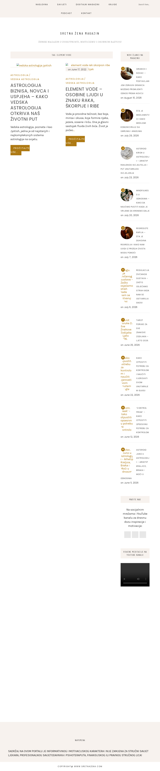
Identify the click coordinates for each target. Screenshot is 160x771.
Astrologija (19, 75)
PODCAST (66, 13)
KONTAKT (86, 13)
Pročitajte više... (20, 150)
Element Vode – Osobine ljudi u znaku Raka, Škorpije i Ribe (84, 97)
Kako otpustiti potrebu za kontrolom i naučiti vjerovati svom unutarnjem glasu (142, 374)
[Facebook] (127, 534)
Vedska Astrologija (24, 79)
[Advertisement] (135, 666)
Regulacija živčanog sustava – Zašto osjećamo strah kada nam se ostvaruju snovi (142, 286)
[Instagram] (135, 534)
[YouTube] (143, 534)
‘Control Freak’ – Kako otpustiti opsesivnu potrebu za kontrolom (142, 420)
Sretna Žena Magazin (80, 33)
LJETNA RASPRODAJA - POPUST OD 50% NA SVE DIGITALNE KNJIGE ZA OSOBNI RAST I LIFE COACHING (68, 6)
